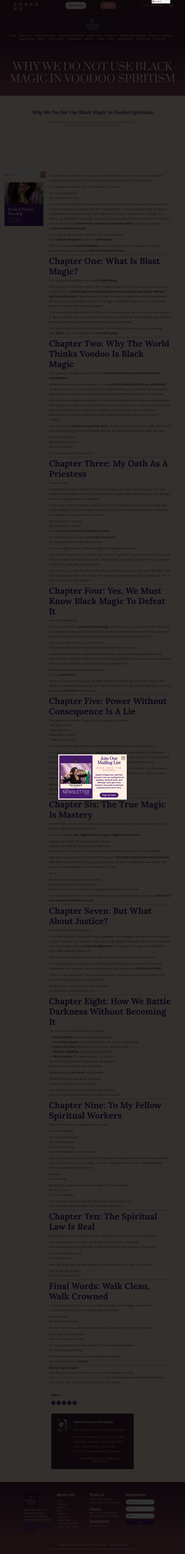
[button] (123, 758)
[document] (92, 777)
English (158, 1)
